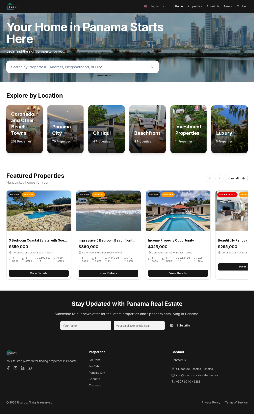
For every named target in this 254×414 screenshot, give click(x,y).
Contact (242, 6)
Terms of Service (236, 402)
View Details (38, 273)
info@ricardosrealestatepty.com (197, 375)
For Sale (94, 366)
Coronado (95, 385)
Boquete (94, 379)
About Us (213, 6)
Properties (195, 6)
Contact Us (178, 360)
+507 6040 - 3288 (188, 381)
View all (233, 178)
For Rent (94, 360)
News (228, 6)
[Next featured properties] (219, 178)
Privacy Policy (211, 402)
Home (179, 6)
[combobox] (154, 6)
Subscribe (183, 325)
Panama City (97, 372)
